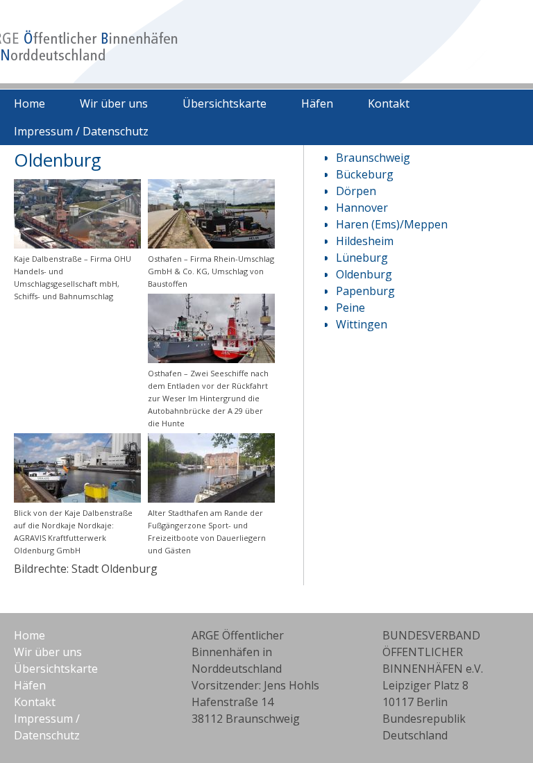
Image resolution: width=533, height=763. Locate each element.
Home (29, 103)
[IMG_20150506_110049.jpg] (77, 498)
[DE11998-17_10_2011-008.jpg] (77, 244)
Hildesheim (365, 241)
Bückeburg (365, 174)
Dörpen (356, 191)
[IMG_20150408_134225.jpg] (211, 359)
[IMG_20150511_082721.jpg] (211, 498)
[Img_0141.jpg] (211, 244)
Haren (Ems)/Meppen (392, 224)
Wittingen (361, 324)
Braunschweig (373, 157)
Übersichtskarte (224, 103)
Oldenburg (364, 274)
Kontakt (388, 103)
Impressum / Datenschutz (81, 131)
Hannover (362, 207)
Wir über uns (114, 103)
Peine (350, 307)
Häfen (317, 103)
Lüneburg (362, 257)
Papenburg (365, 291)
